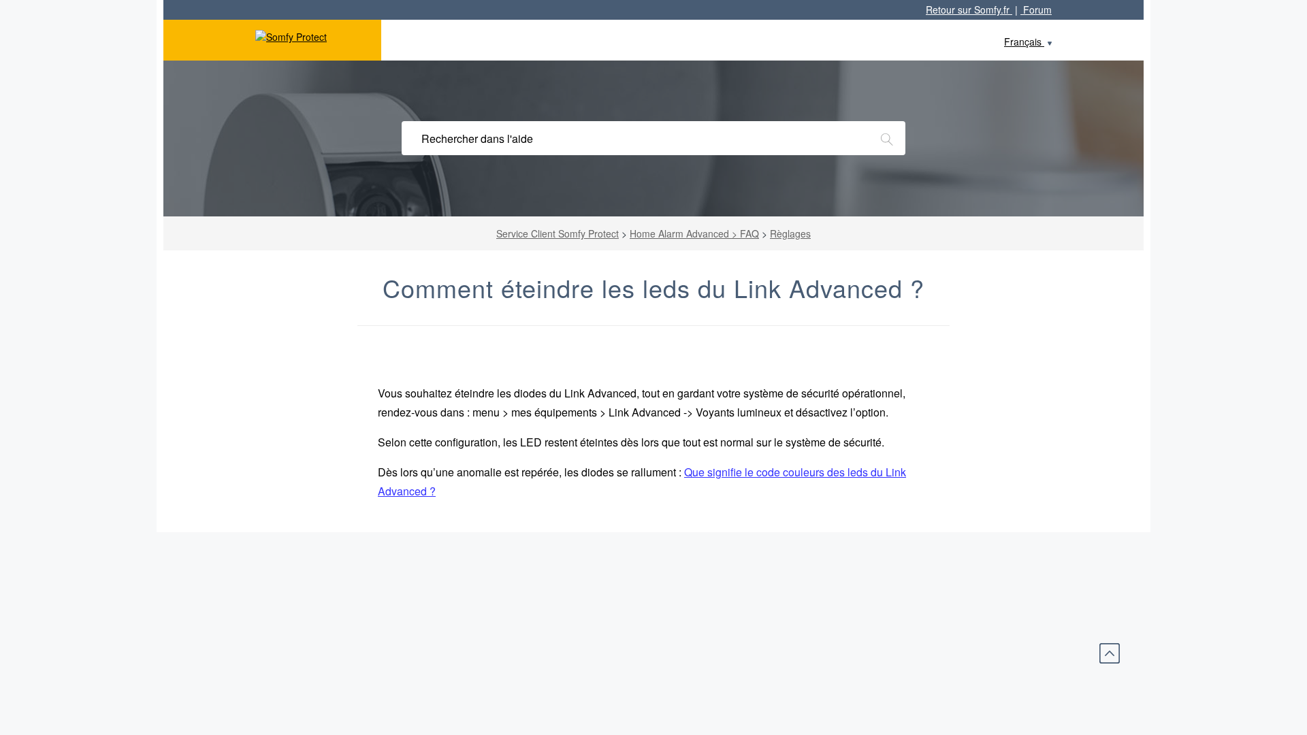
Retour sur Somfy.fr (969, 9)
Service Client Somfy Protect (557, 233)
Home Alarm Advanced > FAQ (694, 233)
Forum (1036, 9)
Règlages (790, 233)
